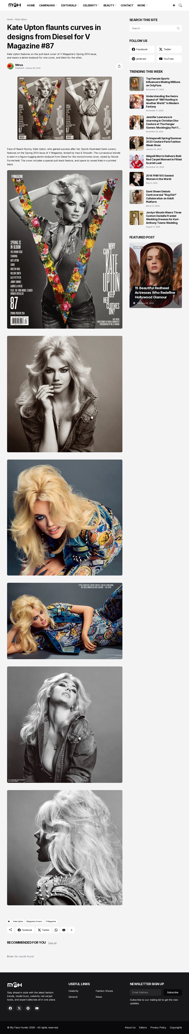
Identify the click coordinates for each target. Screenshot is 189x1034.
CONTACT (127, 5)
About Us (130, 1027)
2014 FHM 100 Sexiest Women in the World (160, 177)
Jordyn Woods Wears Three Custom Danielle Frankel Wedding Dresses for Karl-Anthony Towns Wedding (163, 217)
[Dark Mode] (172, 5)
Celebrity (73, 990)
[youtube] (37, 1008)
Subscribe (172, 992)
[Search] (179, 5)
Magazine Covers (34, 921)
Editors (143, 1027)
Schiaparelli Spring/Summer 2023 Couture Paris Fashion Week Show (163, 142)
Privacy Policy (158, 1027)
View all (52, 943)
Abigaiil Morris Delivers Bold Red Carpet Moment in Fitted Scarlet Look (164, 159)
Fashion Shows (104, 990)
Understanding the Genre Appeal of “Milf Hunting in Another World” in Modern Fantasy (162, 101)
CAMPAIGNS (47, 5)
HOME (31, 5)
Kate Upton (21, 19)
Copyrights (176, 1027)
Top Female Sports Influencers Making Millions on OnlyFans (163, 82)
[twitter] (19, 1008)
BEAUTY (109, 5)
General (73, 996)
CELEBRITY (90, 5)
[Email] (64, 930)
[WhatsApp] (56, 930)
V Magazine (51, 921)
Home (10, 19)
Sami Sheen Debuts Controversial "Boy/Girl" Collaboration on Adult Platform (161, 196)
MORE (141, 5)
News (99, 996)
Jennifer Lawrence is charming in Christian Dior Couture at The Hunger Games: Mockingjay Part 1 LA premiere (162, 122)
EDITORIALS (68, 5)
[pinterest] (28, 1008)
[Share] (119, 66)
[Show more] (71, 930)
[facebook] (10, 1008)
